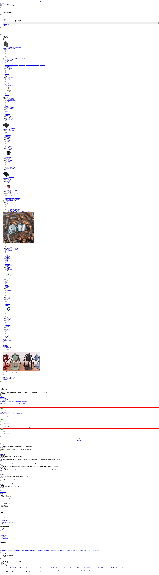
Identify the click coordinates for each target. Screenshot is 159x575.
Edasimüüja (7, 136)
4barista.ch (80, 567)
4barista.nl (42, 567)
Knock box (7, 147)
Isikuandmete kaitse (4, 531)
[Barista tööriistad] (16, 128)
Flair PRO (16, 65)
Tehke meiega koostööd (5, 520)
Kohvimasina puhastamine (10, 166)
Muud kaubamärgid (9, 108)
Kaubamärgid (5, 255)
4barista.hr (37, 567)
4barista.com (32, 567)
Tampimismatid (8, 145)
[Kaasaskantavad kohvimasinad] (21, 47)
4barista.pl (22, 567)
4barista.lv (71, 567)
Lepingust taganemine (4, 530)
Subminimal (7, 203)
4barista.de (27, 567)
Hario (6, 121)
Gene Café (7, 296)
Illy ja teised (7, 254)
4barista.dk (52, 567)
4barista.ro (17, 567)
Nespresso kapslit (8, 247)
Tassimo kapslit (8, 251)
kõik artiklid (5, 379)
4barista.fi (66, 567)
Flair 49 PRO (11, 65)
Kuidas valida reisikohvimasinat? (9, 378)
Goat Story (7, 298)
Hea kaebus (2, 529)
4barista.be (47, 567)
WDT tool (7, 142)
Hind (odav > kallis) (4, 400)
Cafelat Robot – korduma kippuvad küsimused (12, 371)
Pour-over (7, 80)
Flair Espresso (8, 294)
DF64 (6, 280)
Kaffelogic (7, 335)
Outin (6, 50)
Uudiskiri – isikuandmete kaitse (6, 533)
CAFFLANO (8, 278)
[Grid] (1, 396)
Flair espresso (8, 63)
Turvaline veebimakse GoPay (6, 518)
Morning (7, 83)
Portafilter (7, 159)
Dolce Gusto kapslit (9, 245)
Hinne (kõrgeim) (3, 398)
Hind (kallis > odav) (4, 399)
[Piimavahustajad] (17, 200)
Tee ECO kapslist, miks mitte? (9, 376)
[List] (1, 394)
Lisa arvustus (3, 492)
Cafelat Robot (8, 61)
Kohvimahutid (8, 196)
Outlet (46, 1)
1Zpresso (7, 104)
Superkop (7, 95)
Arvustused (24, 1)
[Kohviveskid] (14, 96)
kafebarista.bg (104, 567)
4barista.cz (7, 567)
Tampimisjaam (8, 149)
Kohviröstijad (8, 180)
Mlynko (7, 115)
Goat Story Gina (8, 78)
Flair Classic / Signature (23, 65)
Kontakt (2, 528)
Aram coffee (7, 264)
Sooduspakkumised (41, 1)
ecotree (6, 285)
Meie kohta (2, 1)
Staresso (7, 321)
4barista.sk (2, 567)
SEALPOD (7, 319)
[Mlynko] (2, 550)
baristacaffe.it (110, 567)
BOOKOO (7, 268)
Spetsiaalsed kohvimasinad (19, 58)
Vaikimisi (2, 397)
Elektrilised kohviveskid (10, 101)
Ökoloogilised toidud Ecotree (11, 194)
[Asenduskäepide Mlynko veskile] (7, 424)
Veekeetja (7, 182)
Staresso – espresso (9, 52)
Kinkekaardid (34, 1)
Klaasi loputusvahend (9, 168)
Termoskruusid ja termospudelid (11, 190)
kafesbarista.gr (98, 567)
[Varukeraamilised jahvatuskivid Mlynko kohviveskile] (11, 413)
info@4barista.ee (4, 2)
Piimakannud (8, 157)
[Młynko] (17, 550)
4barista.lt (75, 567)
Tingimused (2, 519)
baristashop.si (122, 567)
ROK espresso (8, 69)
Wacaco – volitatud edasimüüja (6, 522)
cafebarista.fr (85, 567)
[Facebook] (0, 544)
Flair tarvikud (42, 65)
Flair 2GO (37, 65)
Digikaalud (7, 138)
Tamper (6, 133)
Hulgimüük (29, 1)
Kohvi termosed (8, 192)
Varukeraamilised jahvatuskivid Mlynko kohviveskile (10, 416)
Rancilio (7, 76)
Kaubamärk (5, 385)
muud (6, 170)
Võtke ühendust (17, 1)
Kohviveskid (11, 96)
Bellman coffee (8, 67)
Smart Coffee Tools (9, 85)
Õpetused (2, 539)
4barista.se (57, 567)
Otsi (13, 5)
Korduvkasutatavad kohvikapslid (23, 211)
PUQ (6, 315)
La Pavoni (7, 71)
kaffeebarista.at (91, 567)
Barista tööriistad (12, 128)
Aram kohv (7, 92)
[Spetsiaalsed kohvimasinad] (25, 58)
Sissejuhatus (5, 383)
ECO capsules (8, 282)
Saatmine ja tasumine (9, 1)
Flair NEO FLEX (31, 65)
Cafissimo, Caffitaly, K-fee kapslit (12, 249)
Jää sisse (7, 12)
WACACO (7, 330)
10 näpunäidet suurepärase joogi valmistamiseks (12, 373)
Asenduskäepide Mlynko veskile (6, 426)
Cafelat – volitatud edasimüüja (6, 523)
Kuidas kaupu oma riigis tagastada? (7, 514)
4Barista (7, 259)
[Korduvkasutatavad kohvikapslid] (30, 211)
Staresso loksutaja (8, 208)
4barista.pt (61, 567)
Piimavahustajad (13, 200)
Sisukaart (2, 534)
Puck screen (7, 140)
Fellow (6, 112)
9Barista (7, 74)
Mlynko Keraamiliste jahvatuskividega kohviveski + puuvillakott (13, 403)
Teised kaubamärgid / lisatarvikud (12, 210)
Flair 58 (7, 65)
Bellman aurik (8, 205)
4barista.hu (12, 567)
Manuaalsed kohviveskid (10, 99)
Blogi (21, 1)
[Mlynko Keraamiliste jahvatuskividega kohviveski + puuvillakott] (13, 401)
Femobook (7, 117)
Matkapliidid (7, 57)
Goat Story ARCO (9, 119)
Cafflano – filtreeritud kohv (10, 55)
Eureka (6, 106)
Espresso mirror (8, 163)
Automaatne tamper (9, 131)
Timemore (7, 110)
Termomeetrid (8, 161)
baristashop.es (116, 567)
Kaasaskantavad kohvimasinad (15, 47)
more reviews (79, 440)
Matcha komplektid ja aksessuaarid (12, 199)
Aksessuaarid (11, 177)
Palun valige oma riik (7, 11)
